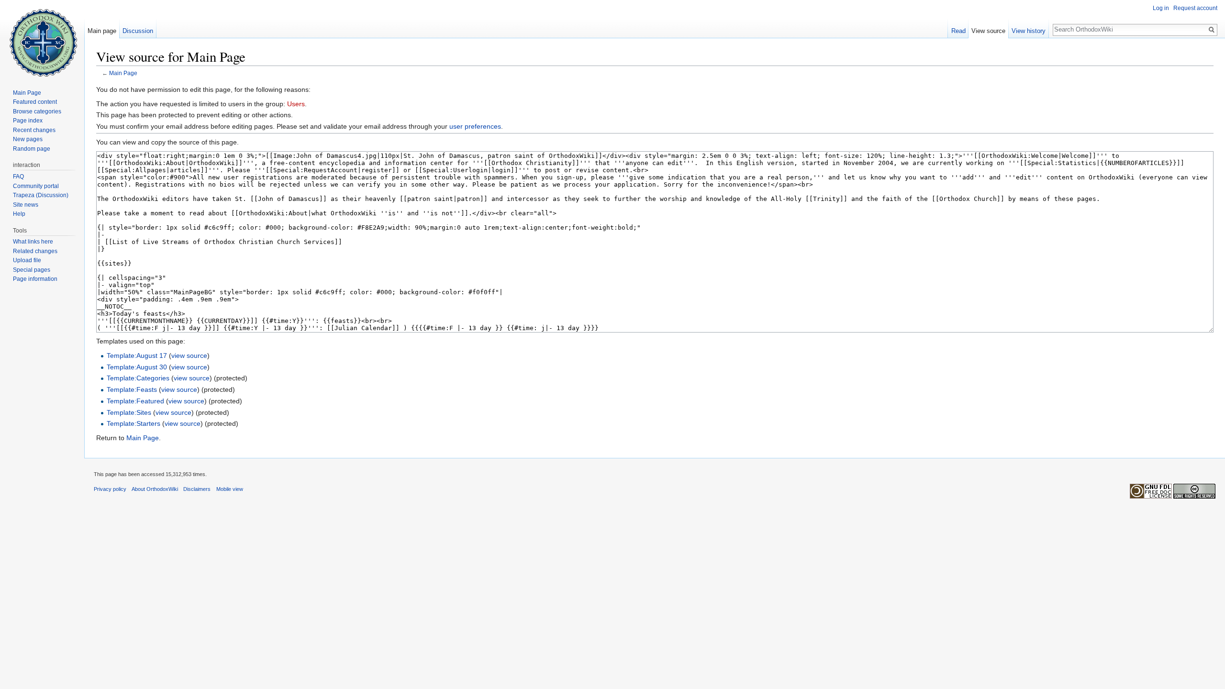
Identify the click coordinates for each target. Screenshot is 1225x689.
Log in (1161, 8)
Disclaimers (197, 489)
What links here (33, 241)
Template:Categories (138, 378)
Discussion (137, 30)
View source (988, 30)
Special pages (31, 270)
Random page (31, 148)
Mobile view (229, 489)
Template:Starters (133, 423)
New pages (28, 139)
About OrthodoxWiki (155, 489)
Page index (28, 120)
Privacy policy (110, 489)
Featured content (35, 102)
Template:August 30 (137, 367)
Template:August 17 (137, 355)
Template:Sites (129, 412)
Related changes (35, 251)
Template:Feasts (132, 389)
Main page (102, 30)
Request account (1195, 8)
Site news (25, 204)
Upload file (27, 260)
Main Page (123, 73)
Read (958, 30)
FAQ (18, 176)
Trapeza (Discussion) (40, 195)
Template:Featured (135, 401)
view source (189, 355)
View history (1029, 30)
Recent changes (34, 130)
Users (296, 104)
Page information (35, 279)
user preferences (475, 126)
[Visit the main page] (42, 38)
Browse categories (37, 111)
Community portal (36, 186)
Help (19, 214)
